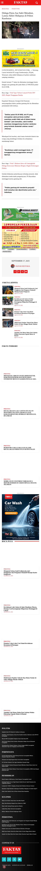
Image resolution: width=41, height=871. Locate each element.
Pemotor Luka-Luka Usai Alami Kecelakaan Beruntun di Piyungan (24, 312)
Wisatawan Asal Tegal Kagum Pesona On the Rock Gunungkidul (15, 759)
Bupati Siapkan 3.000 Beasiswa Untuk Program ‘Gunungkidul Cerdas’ (17, 779)
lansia (32, 249)
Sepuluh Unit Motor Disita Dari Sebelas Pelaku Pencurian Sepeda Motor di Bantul (25, 334)
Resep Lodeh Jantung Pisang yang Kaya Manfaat (12, 806)
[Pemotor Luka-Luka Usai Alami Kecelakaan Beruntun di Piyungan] (7, 312)
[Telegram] (26, 43)
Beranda (5, 9)
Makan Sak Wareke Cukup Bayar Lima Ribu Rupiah (13, 800)
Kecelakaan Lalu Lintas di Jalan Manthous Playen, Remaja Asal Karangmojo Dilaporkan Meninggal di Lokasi (20, 413)
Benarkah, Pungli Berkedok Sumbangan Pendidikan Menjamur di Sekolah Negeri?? (19, 788)
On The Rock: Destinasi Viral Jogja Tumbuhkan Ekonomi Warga (15, 762)
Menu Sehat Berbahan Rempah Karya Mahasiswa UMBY (14, 803)
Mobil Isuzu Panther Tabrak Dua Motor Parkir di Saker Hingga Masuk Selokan (26, 323)
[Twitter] (17, 43)
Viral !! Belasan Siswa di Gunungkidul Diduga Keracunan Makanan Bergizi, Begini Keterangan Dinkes (20, 166)
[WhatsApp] (30, 43)
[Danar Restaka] (13, 266)
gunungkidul (22, 249)
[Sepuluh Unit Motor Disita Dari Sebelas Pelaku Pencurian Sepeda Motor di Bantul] (7, 334)
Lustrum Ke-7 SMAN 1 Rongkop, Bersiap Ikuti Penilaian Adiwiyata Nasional (18, 785)
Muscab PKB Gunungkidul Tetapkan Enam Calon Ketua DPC (15, 738)
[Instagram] (18, 271)
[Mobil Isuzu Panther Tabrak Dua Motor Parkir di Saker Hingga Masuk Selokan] (7, 323)
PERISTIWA (16, 9)
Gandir (11, 249)
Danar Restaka (23, 266)
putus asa (6, 251)
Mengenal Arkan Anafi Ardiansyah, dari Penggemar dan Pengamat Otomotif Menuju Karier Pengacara (26, 290)
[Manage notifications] (4, 866)
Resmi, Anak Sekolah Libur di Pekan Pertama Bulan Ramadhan (15, 791)
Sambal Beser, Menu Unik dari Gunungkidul (11, 808)
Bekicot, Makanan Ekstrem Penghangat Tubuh (12, 811)
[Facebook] (21, 43)
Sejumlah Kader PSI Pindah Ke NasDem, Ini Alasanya (13, 732)
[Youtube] (26, 271)
